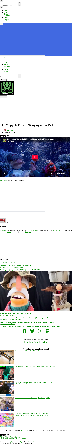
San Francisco (33, 230)
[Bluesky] (3, 136)
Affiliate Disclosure (20, 439)
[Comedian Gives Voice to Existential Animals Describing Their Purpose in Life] (7, 315)
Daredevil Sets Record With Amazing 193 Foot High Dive (32, 398)
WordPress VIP (29, 442)
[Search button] (19, 76)
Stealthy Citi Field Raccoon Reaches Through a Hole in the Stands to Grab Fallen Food (27, 322)
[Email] (8, 136)
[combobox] (8, 77)
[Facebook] (1, 136)
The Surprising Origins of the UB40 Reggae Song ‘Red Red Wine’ (21, 270)
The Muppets (4, 180)
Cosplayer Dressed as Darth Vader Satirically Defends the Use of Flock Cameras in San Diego (30, 326)
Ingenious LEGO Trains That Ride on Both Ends (15, 265)
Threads (9, 232)
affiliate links (24, 430)
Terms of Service (15, 437)
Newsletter (7, 66)
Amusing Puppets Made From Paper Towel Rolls (15, 313)
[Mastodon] (8, 435)
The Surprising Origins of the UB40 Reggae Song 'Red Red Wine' (35, 366)
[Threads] (5, 136)
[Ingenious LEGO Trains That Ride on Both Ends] (8, 263)
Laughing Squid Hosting (36, 342)
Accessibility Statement (7, 439)
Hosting (6, 64)
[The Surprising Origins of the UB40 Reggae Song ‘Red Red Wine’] (11, 267)
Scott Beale (3, 230)
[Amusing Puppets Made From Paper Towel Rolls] (36, 311)
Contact (6, 71)
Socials (6, 68)
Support (6, 69)
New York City (56, 230)
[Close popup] (1, 24)
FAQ (5, 62)
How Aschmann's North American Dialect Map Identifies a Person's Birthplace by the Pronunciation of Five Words (32, 414)
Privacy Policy (4, 437)
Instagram (28, 232)
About (6, 61)
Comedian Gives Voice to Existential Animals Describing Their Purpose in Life (25, 318)
